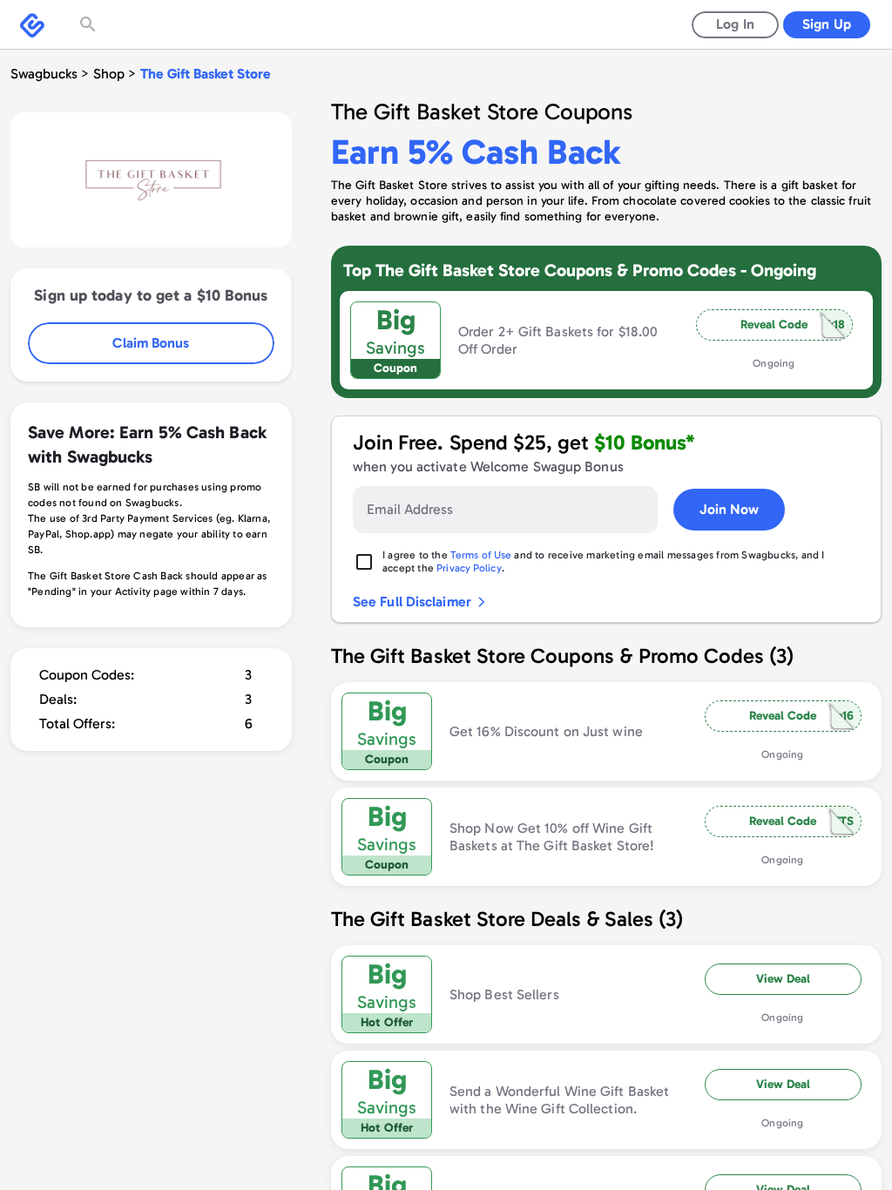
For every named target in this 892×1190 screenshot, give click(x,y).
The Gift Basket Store (205, 73)
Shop (109, 73)
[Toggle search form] (90, 24)
